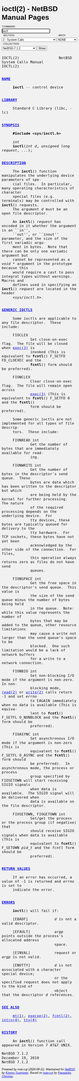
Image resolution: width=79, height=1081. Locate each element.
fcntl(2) (61, 1016)
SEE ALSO (10, 1007)
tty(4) (30, 1020)
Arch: (64, 35)
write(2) (34, 692)
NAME (6, 79)
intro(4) (10, 1020)
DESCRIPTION (14, 163)
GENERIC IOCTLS (17, 310)
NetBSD (70, 1069)
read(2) (9, 692)
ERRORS (8, 902)
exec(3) (20, 348)
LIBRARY (9, 100)
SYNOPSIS (10, 125)
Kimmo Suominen (17, 1072)
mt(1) (18, 1016)
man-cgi (48, 1072)
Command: (10, 26)
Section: (10, 35)
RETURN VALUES (16, 869)
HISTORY (9, 1032)
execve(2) (38, 1016)
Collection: (11, 43)
